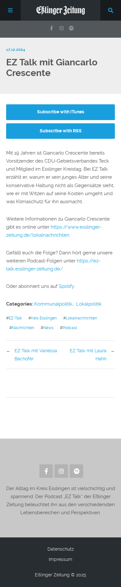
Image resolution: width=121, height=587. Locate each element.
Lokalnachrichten (81, 318)
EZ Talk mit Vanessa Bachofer (36, 354)
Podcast (70, 327)
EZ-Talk (15, 318)
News (48, 327)
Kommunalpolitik (53, 304)
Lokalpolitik (89, 304)
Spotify (66, 286)
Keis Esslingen (44, 318)
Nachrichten (23, 327)
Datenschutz (60, 549)
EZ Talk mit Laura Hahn (88, 354)
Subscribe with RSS (61, 131)
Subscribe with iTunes (60, 112)
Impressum (60, 559)
